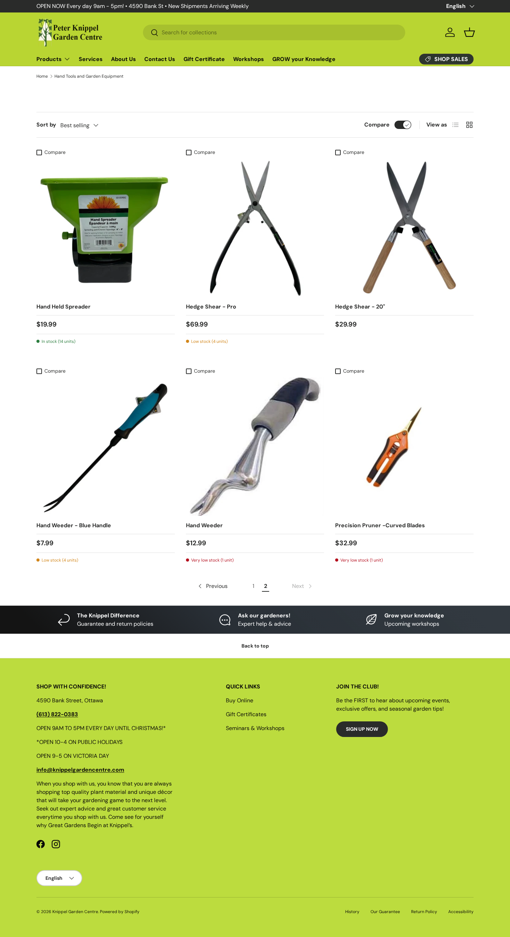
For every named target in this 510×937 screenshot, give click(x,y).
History (352, 911)
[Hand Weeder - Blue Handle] (105, 447)
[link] (302, 586)
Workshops (248, 59)
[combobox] (274, 32)
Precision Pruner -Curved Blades (380, 525)
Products (49, 59)
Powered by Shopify (119, 911)
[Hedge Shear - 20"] (404, 228)
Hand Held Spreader (63, 306)
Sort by (46, 124)
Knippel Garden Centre (75, 911)
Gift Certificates (246, 714)
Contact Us (159, 59)
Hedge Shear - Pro (211, 306)
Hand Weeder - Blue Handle (73, 525)
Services (91, 59)
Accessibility (461, 911)
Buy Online (239, 700)
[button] (469, 32)
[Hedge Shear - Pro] (255, 228)
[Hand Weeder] (255, 447)
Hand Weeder (204, 525)
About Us (123, 59)
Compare (377, 124)
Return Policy (424, 911)
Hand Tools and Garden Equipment (89, 76)
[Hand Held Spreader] (105, 228)
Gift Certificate (204, 59)
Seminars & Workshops (255, 728)
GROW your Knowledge (303, 59)
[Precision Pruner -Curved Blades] (404, 447)
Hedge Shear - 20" (360, 306)
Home (42, 76)
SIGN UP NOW (362, 729)
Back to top (255, 646)
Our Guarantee (385, 911)
